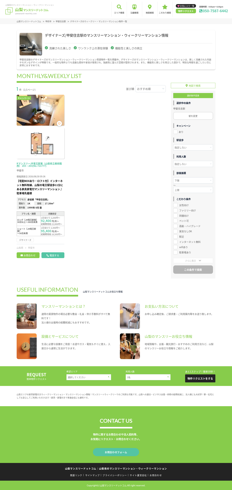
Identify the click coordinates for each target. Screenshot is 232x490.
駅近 (181, 236)
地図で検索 (195, 85)
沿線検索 (134, 12)
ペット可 (184, 220)
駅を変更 (193, 115)
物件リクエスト (186, 11)
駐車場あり (185, 252)
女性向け (184, 205)
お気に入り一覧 (187, 5)
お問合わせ (29, 255)
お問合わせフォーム (116, 452)
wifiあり (183, 247)
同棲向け (184, 215)
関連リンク (76, 475)
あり (181, 131)
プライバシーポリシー (115, 475)
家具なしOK (185, 231)
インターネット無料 (190, 241)
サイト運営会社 (138, 475)
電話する (54, 255)
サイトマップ (92, 475)
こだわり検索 (165, 12)
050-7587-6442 (215, 10)
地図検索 (150, 12)
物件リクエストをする (200, 378)
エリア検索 (119, 12)
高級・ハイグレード (190, 226)
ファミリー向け (187, 210)
